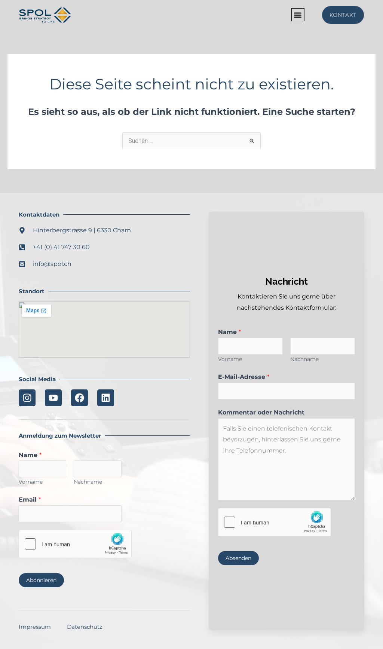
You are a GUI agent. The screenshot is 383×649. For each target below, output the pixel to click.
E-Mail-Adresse (243, 376)
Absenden (238, 558)
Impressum (35, 626)
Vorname (31, 482)
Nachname (88, 482)
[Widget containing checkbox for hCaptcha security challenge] (75, 544)
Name (30, 455)
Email (30, 499)
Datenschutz (84, 626)
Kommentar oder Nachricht (261, 412)
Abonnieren (41, 580)
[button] (297, 14)
